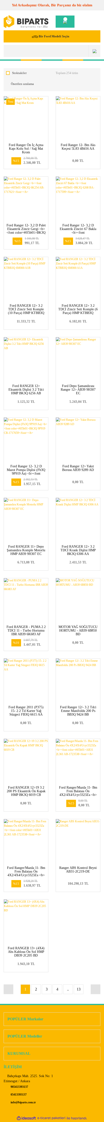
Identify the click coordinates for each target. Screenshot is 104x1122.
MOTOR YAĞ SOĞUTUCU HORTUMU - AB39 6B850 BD (78, 630)
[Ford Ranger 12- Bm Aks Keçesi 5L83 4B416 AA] (78, 118)
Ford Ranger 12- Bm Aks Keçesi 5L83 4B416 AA (78, 146)
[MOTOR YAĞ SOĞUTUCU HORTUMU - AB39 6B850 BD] (78, 600)
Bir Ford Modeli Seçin (54, 36)
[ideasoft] (26, 1118)
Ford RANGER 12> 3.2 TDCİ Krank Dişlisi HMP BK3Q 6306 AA (78, 550)
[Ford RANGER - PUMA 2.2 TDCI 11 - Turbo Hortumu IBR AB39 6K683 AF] (26, 600)
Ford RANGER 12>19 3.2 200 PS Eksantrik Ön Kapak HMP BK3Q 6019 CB (26, 791)
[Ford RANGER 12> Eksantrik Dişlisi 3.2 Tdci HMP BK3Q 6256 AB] (26, 359)
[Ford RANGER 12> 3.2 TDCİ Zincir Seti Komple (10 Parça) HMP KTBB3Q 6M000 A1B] (26, 279)
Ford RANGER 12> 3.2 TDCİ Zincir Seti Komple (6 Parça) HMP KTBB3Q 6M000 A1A (78, 311)
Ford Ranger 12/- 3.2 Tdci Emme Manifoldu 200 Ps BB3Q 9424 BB (78, 710)
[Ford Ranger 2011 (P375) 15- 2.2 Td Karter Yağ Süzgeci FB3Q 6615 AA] (26, 681)
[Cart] (65, 22)
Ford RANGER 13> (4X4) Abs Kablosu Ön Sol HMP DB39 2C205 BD (26, 951)
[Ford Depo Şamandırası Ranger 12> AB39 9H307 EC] (78, 359)
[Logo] (26, 21)
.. (68, 989)
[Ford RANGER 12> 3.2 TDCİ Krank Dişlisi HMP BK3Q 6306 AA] (78, 520)
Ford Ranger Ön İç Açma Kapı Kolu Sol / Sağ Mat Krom (26, 148)
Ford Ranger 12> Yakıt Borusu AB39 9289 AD (78, 468)
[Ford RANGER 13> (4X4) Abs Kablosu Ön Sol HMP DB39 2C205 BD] (26, 921)
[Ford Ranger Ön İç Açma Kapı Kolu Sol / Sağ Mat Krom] (26, 118)
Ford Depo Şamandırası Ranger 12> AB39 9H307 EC (78, 389)
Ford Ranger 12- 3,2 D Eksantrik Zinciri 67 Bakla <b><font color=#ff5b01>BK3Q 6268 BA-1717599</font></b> (78, 232)
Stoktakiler (19, 73)
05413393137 (18, 1094)
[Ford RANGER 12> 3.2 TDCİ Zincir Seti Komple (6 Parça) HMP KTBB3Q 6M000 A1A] (78, 279)
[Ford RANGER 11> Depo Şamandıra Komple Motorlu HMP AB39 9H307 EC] (26, 520)
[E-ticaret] (51, 1118)
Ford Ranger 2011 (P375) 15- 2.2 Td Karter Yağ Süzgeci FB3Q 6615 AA (26, 710)
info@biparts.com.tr (23, 1102)
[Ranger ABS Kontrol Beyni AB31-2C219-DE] (78, 841)
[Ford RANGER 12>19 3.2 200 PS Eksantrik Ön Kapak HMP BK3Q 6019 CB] (26, 761)
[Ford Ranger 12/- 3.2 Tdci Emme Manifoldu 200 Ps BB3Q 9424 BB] (78, 681)
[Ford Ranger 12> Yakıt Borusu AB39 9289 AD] (78, 440)
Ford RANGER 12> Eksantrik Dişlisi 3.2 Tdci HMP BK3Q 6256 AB (26, 389)
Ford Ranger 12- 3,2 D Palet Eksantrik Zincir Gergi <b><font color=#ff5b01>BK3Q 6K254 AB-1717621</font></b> (26, 232)
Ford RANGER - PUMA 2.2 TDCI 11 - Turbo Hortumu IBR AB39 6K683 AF (26, 630)
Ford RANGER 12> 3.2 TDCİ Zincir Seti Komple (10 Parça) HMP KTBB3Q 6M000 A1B (26, 311)
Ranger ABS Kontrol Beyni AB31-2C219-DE (78, 869)
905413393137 (19, 1087)
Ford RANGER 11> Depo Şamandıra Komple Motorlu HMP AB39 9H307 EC (26, 550)
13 (79, 989)
